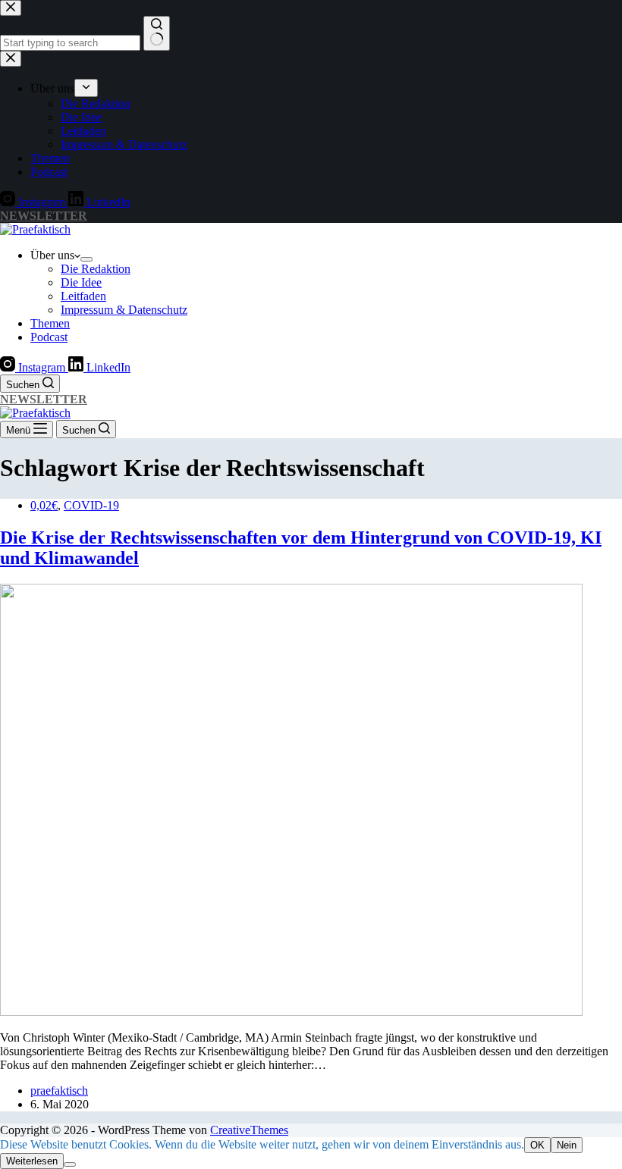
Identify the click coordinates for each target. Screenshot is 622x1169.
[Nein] (70, 1164)
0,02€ (44, 505)
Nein (566, 1145)
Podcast (49, 337)
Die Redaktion (95, 268)
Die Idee (81, 282)
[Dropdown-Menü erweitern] (86, 259)
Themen (50, 323)
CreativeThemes (249, 1130)
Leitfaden (83, 296)
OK (537, 1145)
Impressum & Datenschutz (124, 309)
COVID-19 (91, 505)
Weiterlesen (32, 1161)
